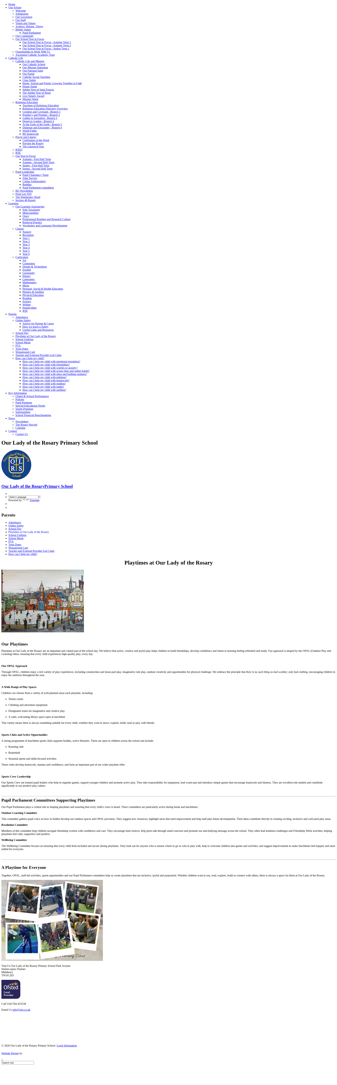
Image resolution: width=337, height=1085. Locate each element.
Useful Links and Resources (38, 329)
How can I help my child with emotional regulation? (51, 361)
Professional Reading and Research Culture (46, 219)
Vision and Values (25, 23)
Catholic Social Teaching (36, 77)
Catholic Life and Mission (29, 61)
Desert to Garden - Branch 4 (38, 121)
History (26, 276)
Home (11, 4)
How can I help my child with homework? (46, 380)
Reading (27, 298)
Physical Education (33, 295)
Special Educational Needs (30, 405)
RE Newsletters (24, 190)
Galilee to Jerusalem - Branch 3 (39, 118)
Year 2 (26, 241)
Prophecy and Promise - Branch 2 (41, 114)
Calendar (20, 427)
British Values (23, 29)
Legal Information (67, 1045)
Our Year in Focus (25, 156)
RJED (18, 149)
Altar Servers (29, 178)
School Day (22, 333)
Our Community (24, 35)
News (11, 418)
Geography (28, 272)
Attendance (21, 317)
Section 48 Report (25, 200)
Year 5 (26, 250)
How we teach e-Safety (35, 326)
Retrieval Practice (32, 222)
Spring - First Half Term (35, 165)
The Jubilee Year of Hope (36, 92)
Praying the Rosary (33, 143)
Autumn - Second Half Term (38, 162)
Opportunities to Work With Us (32, 51)
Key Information (17, 393)
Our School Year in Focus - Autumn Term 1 (46, 42)
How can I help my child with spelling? (44, 389)
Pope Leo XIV (23, 193)
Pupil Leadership (24, 171)
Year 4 (26, 247)
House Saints (29, 86)
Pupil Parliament (31, 32)
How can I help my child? (29, 358)
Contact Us (21, 434)
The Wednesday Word (27, 197)
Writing (26, 304)
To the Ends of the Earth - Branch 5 (42, 124)
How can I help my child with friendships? (46, 364)
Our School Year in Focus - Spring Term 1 (45, 48)
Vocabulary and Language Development (44, 225)
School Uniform (24, 339)
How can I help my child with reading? (44, 383)
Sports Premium (24, 408)
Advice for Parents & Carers (38, 323)
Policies (19, 399)
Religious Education (26, 102)
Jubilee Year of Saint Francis (38, 89)
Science (26, 301)
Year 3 (26, 244)
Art (24, 260)
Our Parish (28, 73)
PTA (18, 345)
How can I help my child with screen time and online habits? (56, 370)
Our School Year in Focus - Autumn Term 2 (46, 45)
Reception (28, 235)
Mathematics (29, 282)
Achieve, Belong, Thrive (29, 26)
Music (25, 285)
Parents (12, 314)
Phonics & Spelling (33, 291)
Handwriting (29, 307)
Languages (28, 279)
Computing (28, 263)
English (26, 269)
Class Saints (29, 80)
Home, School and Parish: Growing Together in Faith (52, 83)
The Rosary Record (26, 424)
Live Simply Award (33, 95)
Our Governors (23, 16)
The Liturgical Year (33, 146)
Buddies (27, 184)
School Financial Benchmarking (33, 415)
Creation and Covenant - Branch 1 (41, 111)
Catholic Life (15, 58)
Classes (19, 228)
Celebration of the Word (35, 140)
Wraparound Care (25, 351)
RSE (18, 152)
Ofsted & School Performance (32, 396)
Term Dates (21, 348)
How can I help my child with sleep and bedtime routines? (54, 374)
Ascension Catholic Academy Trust (35, 54)
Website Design (10, 1053)
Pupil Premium (23, 402)
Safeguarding (22, 412)
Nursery (26, 231)
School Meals (23, 342)
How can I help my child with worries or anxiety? (50, 367)
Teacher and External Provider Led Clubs (38, 355)
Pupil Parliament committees (38, 187)
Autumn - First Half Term (36, 159)
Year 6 (26, 254)
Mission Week (30, 99)
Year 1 (26, 238)
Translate (34, 500)
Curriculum (21, 257)
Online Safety (23, 320)
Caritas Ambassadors (34, 181)
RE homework (30, 133)
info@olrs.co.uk (21, 1009)
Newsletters (21, 421)
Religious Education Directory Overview (45, 108)
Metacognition (30, 212)
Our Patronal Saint (32, 70)
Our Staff (20, 20)
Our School (14, 7)
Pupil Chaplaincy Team (35, 174)
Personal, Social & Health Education (42, 288)
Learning (13, 203)
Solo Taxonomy (31, 209)
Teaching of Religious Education (40, 105)
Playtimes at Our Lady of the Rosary (35, 336)
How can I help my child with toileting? (44, 377)
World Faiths (29, 130)
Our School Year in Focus (29, 39)
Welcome (20, 10)
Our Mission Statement (35, 67)
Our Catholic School (33, 64)
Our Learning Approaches (29, 206)
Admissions (21, 13)
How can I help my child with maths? (43, 386)
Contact (12, 431)
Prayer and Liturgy (25, 137)
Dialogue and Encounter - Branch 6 (42, 127)
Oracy (25, 216)
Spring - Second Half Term (37, 168)
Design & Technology (34, 266)
